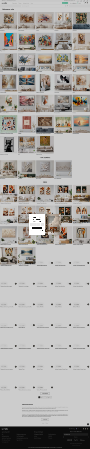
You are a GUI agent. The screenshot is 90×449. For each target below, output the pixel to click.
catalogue (37, 228)
